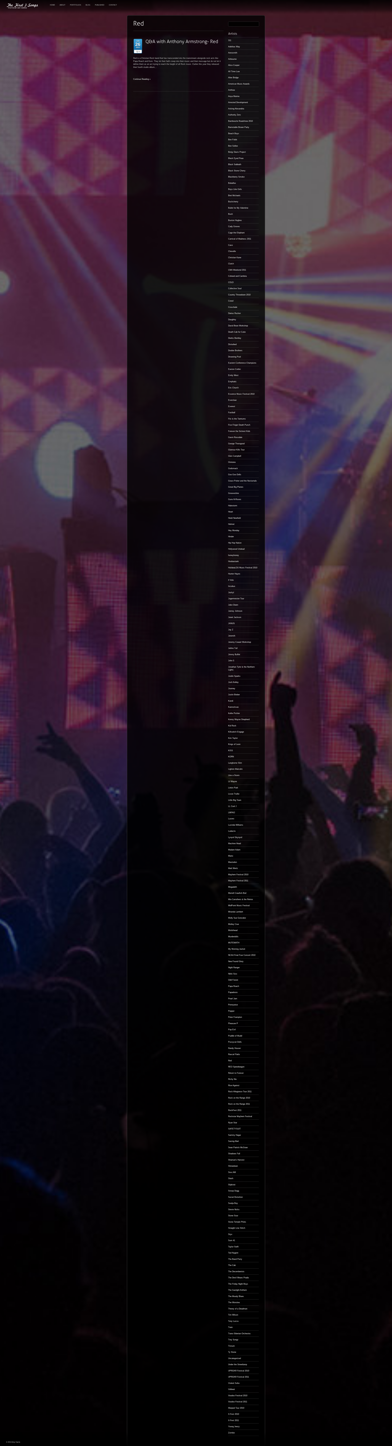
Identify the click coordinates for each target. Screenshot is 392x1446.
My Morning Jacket (236, 949)
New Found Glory (235, 961)
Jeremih (231, 636)
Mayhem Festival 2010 (238, 874)
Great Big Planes (235, 487)
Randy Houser (234, 1048)
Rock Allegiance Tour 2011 (240, 1091)
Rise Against (233, 1085)
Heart (230, 512)
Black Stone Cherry (236, 171)
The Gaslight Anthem (237, 1290)
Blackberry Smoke (236, 177)
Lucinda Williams (235, 825)
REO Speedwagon (236, 1067)
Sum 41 (231, 1240)
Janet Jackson (234, 617)
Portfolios (75, 5)
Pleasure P (233, 1023)
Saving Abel (233, 1141)
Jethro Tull (232, 648)
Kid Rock (232, 726)
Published (99, 5)
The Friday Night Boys (238, 1284)
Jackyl (231, 592)
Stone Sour (233, 1215)
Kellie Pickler (234, 713)
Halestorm (232, 505)
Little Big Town (234, 800)
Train (230, 1327)
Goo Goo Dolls (234, 474)
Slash (230, 1178)
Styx (230, 1234)
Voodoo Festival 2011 (237, 1402)
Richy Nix (232, 1079)
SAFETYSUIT (234, 1129)
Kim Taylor (233, 738)
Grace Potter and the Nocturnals (242, 481)
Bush (230, 214)
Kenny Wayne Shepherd (239, 719)
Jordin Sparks (234, 676)
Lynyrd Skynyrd (235, 837)
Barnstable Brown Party (238, 127)
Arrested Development (238, 102)
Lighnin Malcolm (235, 769)
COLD (231, 282)
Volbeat (231, 1389)
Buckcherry (233, 201)
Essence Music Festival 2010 (241, 394)
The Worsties (234, 1302)
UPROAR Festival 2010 (238, 1371)
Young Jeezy (234, 1426)
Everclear (232, 400)
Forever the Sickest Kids (239, 431)
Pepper (231, 1011)
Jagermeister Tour (236, 598)
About (62, 5)
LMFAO (231, 812)
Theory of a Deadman (237, 1309)
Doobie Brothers (235, 350)
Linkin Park (233, 788)
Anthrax (231, 90)
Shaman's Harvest (236, 1160)
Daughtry (232, 319)
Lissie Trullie (233, 794)
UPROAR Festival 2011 (238, 1377)
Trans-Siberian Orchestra (239, 1333)
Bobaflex (232, 183)
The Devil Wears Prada (238, 1277)
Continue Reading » (142, 79)
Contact (113, 5)
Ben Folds (232, 139)
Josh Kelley (233, 682)
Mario (230, 856)
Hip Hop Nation (234, 543)
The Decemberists (236, 1271)
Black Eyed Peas (236, 158)
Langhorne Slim (235, 763)
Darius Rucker (234, 313)
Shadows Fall (234, 1153)
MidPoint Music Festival (239, 905)
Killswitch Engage (236, 732)
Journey (231, 688)
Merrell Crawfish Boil (237, 893)
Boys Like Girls (235, 189)
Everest (231, 406)
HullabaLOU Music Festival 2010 (242, 567)
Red (230, 1060)
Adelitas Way (234, 46)
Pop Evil (232, 1029)
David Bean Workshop (238, 326)
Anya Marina (233, 96)
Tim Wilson (233, 1315)
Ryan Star (232, 1122)
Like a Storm (233, 775)
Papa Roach (233, 986)
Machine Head (234, 843)
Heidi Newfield (234, 518)
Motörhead (232, 930)
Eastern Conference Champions (242, 363)
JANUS (231, 623)
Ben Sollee (233, 146)
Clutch (231, 263)
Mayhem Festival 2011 (238, 881)
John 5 (231, 660)
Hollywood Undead (236, 549)
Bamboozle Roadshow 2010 (240, 121)
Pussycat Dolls (235, 1042)
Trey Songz (233, 1339)
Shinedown (233, 1166)
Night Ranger (234, 967)
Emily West (233, 375)
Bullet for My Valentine (238, 208)
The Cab (232, 1265)
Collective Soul (234, 288)
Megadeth (232, 887)
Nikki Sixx (232, 974)
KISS (230, 750)
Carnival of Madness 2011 (239, 239)
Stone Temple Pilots (237, 1222)
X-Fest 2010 (233, 1414)
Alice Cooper (233, 65)
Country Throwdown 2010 (239, 295)
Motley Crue (233, 924)
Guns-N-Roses (234, 499)
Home (52, 5)
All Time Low (234, 71)
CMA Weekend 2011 (237, 270)
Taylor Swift (233, 1247)
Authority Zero (234, 115)
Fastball (231, 412)
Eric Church (233, 388)
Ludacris (232, 831)
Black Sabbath (234, 164)
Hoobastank (233, 561)
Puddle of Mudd (235, 1036)
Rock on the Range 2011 (239, 1104)
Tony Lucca (233, 1321)
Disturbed (232, 344)
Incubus (231, 586)
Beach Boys (233, 133)
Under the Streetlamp (237, 1364)
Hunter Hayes (234, 574)
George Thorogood (236, 443)
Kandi (230, 701)
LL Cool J (232, 806)
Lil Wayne (232, 781)
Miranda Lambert (235, 912)
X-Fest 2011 (233, 1420)
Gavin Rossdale (235, 437)
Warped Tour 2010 (236, 1408)
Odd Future (233, 980)
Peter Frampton (235, 1017)
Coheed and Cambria (237, 276)
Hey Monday (233, 530)
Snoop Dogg (233, 1191)
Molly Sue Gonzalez (237, 918)
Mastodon (232, 862)
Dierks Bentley (234, 338)
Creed (230, 301)
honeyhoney (233, 555)
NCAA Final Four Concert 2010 (241, 955)
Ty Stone (232, 1352)
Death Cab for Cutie (237, 332)
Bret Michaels (234, 195)
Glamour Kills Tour (236, 450)
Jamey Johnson (235, 611)
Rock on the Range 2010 (239, 1098)
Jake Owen (233, 605)
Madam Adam (234, 850)
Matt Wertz (233, 868)
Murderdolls (233, 936)
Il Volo (231, 580)
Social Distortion (235, 1197)
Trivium (231, 1346)
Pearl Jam (232, 998)
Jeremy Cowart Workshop (239, 642)
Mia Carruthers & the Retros (240, 899)
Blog (88, 5)
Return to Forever (236, 1073)
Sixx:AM (232, 1172)
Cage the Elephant (236, 233)
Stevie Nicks (233, 1209)
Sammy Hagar (234, 1135)
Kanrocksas (233, 707)
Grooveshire (233, 493)
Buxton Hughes (235, 220)
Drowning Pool (234, 357)
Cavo (230, 245)
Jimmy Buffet (234, 654)
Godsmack (233, 468)
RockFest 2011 (234, 1110)
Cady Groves (234, 226)
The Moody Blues (236, 1296)
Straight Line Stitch (236, 1228)
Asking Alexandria (236, 109)
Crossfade (232, 307)
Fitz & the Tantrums (237, 419)
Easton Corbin (234, 369)
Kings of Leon (234, 744)
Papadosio (232, 992)
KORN (231, 756)
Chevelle (232, 251)
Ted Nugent (233, 1253)
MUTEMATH (233, 943)
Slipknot (231, 1185)
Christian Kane (234, 257)
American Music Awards (239, 84)
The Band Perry (235, 1259)
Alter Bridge (233, 77)
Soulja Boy (233, 1203)
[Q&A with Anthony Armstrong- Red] (181, 41)
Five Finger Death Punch (239, 425)
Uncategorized (234, 1358)
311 (229, 40)
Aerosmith (232, 53)
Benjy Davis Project (237, 152)
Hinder (231, 536)
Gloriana (232, 462)
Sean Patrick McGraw (238, 1147)
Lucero (231, 818)
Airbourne (232, 59)
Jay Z (230, 630)
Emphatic (232, 381)
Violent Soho (233, 1383)
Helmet (231, 524)
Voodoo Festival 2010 (237, 1395)
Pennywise (233, 1005)
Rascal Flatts (234, 1054)
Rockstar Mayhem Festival (240, 1116)
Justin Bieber (234, 694)
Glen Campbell (234, 456)
